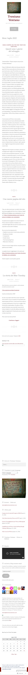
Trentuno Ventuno (14, 18)
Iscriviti (6, 575)
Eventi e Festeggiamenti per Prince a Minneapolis (13, 521)
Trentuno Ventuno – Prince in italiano (13, 538)
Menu (15, 29)
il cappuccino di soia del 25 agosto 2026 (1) (12, 513)
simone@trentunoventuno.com (9, 505)
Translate (13, 474)
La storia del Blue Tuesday (14, 275)
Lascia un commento (14, 57)
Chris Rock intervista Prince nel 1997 (10, 518)
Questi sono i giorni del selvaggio (14, 50)
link (10, 620)
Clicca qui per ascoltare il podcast (10, 290)
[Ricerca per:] (14, 464)
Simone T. (17, 55)
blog (14, 196)
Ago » (15, 654)
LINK (19, 336)
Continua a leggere (10, 320)
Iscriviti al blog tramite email (13, 563)
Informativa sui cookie (6, 669)
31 (24, 650)
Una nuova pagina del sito (14, 199)
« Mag (12, 654)
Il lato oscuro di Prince (7, 531)
